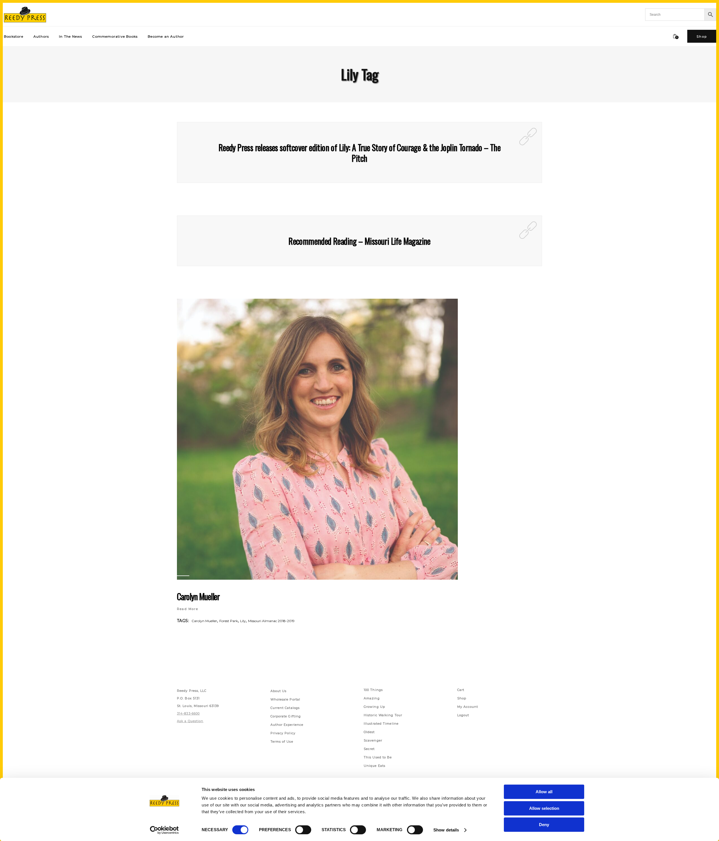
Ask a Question (190, 721)
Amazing (372, 698)
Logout (463, 715)
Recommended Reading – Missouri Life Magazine (359, 241)
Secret (369, 749)
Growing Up (374, 707)
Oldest (369, 732)
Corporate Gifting (285, 716)
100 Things (373, 690)
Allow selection (544, 808)
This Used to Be (378, 757)
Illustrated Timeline (381, 724)
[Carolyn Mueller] (317, 439)
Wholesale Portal (285, 699)
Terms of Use (281, 741)
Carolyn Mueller (198, 596)
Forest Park (228, 621)
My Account (467, 707)
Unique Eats (374, 766)
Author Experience (287, 725)
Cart (460, 690)
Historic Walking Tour (383, 715)
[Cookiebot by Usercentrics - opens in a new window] (164, 830)
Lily (243, 621)
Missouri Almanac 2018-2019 (271, 621)
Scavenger (373, 740)
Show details (446, 830)
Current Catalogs (285, 708)
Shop (461, 698)
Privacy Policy (282, 733)
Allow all (544, 791)
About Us (278, 691)
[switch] (303, 829)
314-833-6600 (188, 713)
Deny (544, 824)
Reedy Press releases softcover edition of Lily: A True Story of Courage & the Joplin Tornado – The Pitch (359, 152)
